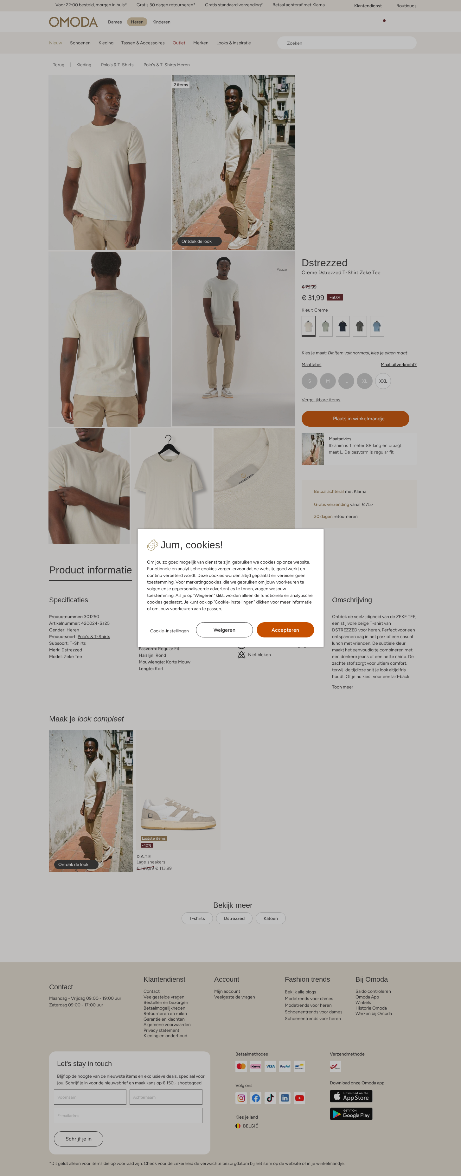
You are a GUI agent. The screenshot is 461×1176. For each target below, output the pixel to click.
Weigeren (224, 630)
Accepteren (285, 630)
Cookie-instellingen (169, 630)
